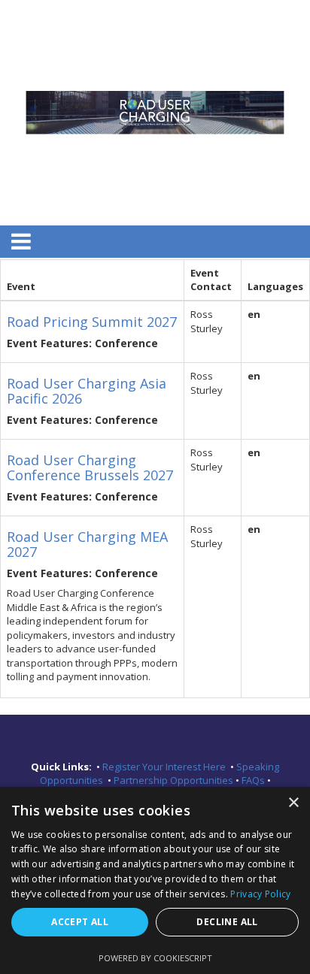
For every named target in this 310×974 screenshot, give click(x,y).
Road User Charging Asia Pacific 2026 (86, 390)
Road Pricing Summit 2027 (92, 322)
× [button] (293, 803)
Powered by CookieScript (155, 957)
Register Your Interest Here (165, 766)
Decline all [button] (226, 921)
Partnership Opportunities (175, 780)
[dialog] (155, 880)
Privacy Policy (260, 894)
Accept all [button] (79, 921)
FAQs (254, 780)
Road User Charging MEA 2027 (87, 544)
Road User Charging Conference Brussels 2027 (90, 467)
